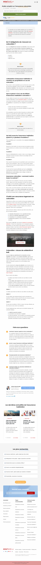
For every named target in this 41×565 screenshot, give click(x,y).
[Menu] (37, 2)
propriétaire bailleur (22, 99)
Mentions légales (18, 549)
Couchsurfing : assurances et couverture (14, 476)
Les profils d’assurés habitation (23, 20)
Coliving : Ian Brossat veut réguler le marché (29, 422)
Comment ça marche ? (7, 505)
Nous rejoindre (6, 511)
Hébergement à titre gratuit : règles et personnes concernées (18, 458)
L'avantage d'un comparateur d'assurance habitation (31, 512)
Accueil (4, 20)
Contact (4, 519)
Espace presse (5, 516)
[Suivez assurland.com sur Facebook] (3, 551)
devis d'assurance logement (26, 227)
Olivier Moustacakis (16, 386)
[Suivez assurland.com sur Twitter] (5, 551)
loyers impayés (9, 272)
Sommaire (8, 22)
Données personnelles (26, 549)
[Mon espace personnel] (35, 2)
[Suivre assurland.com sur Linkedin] (7, 551)
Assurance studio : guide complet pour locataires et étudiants (18, 471)
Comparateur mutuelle (19, 514)
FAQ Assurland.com (7, 522)
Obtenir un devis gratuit (20, 14)
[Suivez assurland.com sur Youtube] (8, 551)
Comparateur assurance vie (20, 532)
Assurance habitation (12, 20)
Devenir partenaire (6, 508)
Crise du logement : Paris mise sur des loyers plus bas (11, 422)
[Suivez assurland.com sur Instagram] (10, 551)
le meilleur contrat (12, 204)
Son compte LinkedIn (10, 396)
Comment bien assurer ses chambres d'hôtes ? (15, 463)
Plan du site (26, 551)
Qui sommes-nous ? (7, 502)
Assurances (5, 513)
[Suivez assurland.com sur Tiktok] (12, 551)
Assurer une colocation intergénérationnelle (15, 467)
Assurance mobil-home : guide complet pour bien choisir (17, 454)
